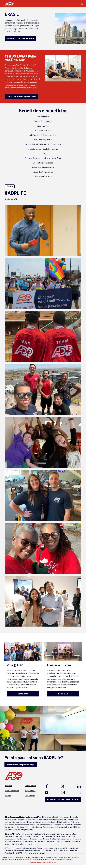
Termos (8, 795)
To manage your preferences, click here (42, 862)
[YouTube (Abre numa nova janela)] (49, 792)
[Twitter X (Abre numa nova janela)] (63, 786)
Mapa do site (30, 790)
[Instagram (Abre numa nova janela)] (63, 792)
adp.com (8, 785)
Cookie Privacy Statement (64, 859)
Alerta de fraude (12, 790)
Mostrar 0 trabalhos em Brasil (20, 38)
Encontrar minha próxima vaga (20, 764)
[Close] (82, 857)
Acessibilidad (30, 785)
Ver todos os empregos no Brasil (21, 96)
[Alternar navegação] (82, 4)
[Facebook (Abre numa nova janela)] (49, 786)
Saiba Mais (23, 693)
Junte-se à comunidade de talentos (63, 799)
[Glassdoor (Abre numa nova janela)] (76, 792)
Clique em (48, 841)
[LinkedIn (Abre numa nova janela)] (76, 786)
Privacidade (30, 795)
